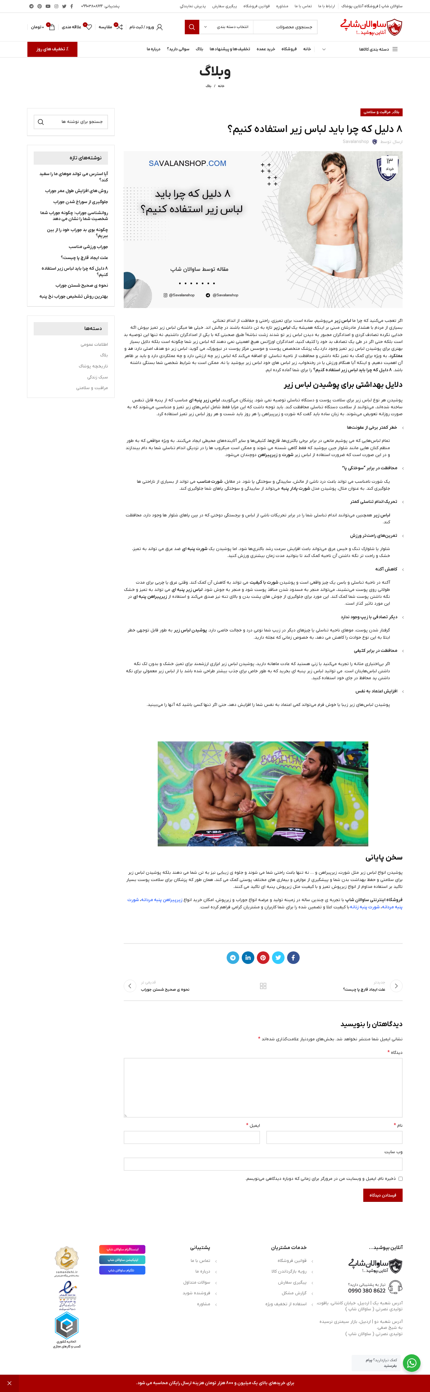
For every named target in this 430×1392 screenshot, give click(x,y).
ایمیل (253, 1125)
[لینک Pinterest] (40, 6)
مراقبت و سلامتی (377, 112)
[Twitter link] (64, 6)
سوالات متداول (196, 1282)
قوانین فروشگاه (292, 1261)
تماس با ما (200, 1261)
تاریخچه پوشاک (93, 366)
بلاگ (209, 86)
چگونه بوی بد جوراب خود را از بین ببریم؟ (77, 233)
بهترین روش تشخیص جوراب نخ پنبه (73, 297)
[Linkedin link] (248, 957)
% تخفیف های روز (52, 49)
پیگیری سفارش (292, 1282)
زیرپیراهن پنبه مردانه (161, 900)
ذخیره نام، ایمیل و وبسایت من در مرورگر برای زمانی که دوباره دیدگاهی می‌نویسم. (321, 1179)
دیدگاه (395, 1052)
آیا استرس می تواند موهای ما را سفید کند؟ (73, 177)
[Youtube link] (48, 6)
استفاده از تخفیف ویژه (286, 1304)
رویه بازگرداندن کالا (289, 1271)
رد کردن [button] (9, 1383)
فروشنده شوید (196, 1293)
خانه (221, 86)
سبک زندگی (97, 377)
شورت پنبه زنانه (365, 907)
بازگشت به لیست (263, 986)
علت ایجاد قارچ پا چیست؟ (84, 258)
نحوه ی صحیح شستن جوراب (81, 286)
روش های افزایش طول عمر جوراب (76, 191)
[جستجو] (192, 27)
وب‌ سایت (393, 1152)
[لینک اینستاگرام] (56, 6)
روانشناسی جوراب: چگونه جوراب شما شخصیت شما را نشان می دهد (74, 216)
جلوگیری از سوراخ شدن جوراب (80, 202)
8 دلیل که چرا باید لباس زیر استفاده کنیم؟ (75, 272)
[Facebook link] (71, 6)
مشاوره (203, 1304)
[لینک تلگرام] (31, 6)
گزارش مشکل (294, 1293)
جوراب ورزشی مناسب (88, 247)
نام (398, 1125)
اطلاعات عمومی (94, 345)
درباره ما (202, 1271)
